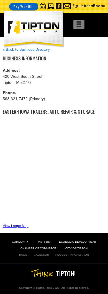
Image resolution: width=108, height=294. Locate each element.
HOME (23, 254)
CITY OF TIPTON (76, 248)
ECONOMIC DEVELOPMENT (77, 241)
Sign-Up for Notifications (89, 5)
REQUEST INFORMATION (72, 254)
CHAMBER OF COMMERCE (38, 248)
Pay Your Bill (24, 6)
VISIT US (44, 241)
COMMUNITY (20, 241)
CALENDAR (41, 254)
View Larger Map (16, 226)
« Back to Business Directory (26, 49)
